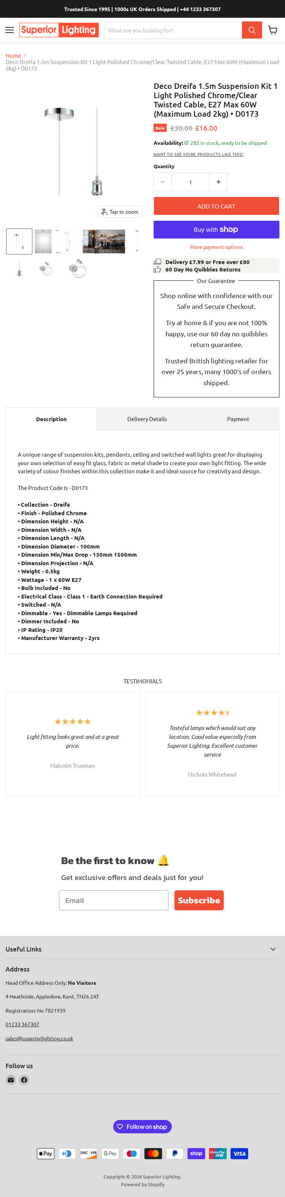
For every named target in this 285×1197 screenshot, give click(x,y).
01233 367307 (22, 1024)
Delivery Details (147, 418)
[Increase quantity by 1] (219, 182)
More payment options (216, 247)
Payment (238, 418)
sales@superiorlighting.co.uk (39, 1038)
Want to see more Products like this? (199, 154)
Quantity (164, 166)
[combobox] (173, 30)
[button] (19, 241)
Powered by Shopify (142, 1184)
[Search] (252, 30)
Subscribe (199, 900)
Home (13, 55)
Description (51, 419)
